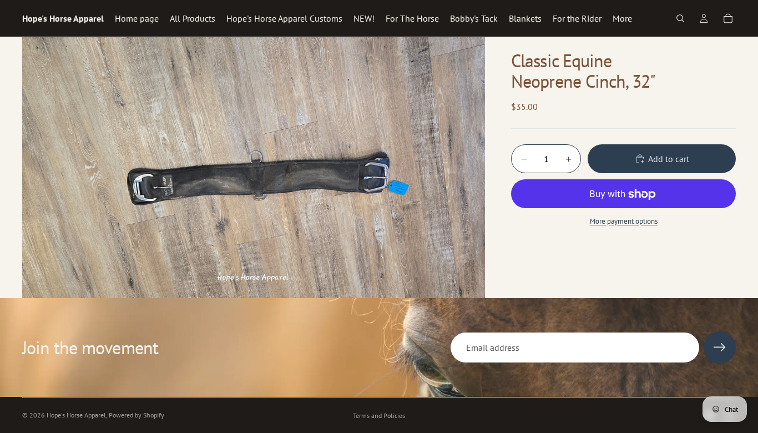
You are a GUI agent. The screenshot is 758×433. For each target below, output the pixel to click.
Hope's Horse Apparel (76, 415)
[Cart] (728, 18)
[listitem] (622, 18)
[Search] (680, 18)
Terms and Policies (379, 415)
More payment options (624, 221)
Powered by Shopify (136, 415)
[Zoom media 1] (253, 167)
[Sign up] (720, 347)
